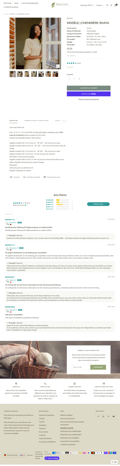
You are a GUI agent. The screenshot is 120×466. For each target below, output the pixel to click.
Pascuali (70, 18)
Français (99, 5)
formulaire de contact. (106, 396)
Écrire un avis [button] (98, 204)
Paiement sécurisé (53, 177)
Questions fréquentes (46, 415)
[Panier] (115, 5)
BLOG (16, 3)
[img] (10, 220)
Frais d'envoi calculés (82, 52)
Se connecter (43, 432)
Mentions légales (66, 415)
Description (13, 120)
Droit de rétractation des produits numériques (72, 423)
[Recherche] (107, 5)
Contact (42, 418)
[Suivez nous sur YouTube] (113, 416)
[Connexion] (111, 5)
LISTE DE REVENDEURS (29, 3)
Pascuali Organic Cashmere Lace (46, 132)
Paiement (42, 428)
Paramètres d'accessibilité (69, 441)
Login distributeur (45, 438)
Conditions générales (67, 444)
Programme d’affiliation (47, 442)
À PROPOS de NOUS (11, 7)
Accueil (6, 14)
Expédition (42, 425)
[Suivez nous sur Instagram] (103, 416)
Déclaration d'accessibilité (69, 438)
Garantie (17, 177)
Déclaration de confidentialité (70, 431)
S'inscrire (42, 435)
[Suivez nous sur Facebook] (98, 416)
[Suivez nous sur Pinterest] (108, 416)
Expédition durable (33, 177)
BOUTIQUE (7, 3)
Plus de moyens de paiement (88, 99)
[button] (72, 63)
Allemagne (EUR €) (86, 5)
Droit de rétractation (67, 418)
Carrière (42, 422)
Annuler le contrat (66, 428)
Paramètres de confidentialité (70, 435)
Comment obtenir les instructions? (36, 120)
